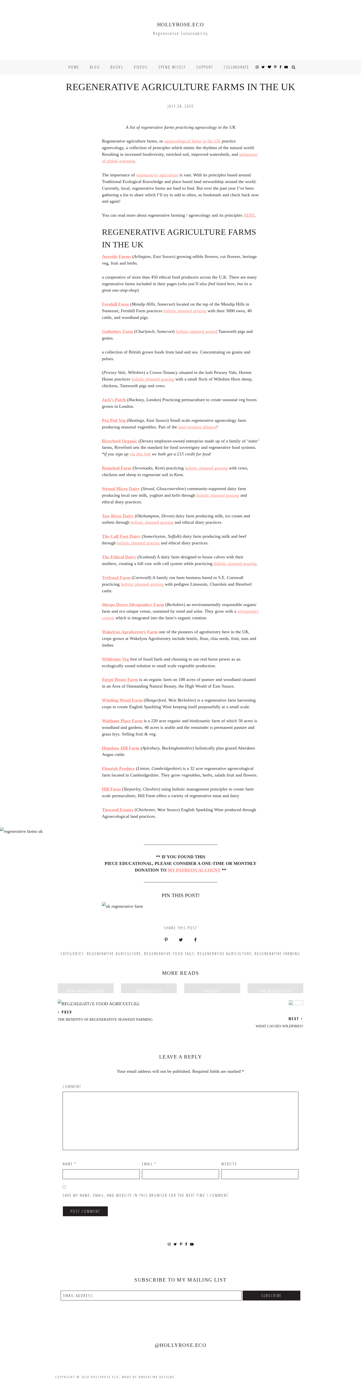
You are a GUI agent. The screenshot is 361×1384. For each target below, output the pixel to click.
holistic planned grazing (185, 310)
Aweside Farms (116, 256)
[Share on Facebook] (195, 940)
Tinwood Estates (117, 809)
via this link (140, 454)
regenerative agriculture (157, 174)
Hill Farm (111, 789)
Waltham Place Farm (122, 720)
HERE (249, 215)
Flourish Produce (118, 768)
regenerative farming (277, 953)
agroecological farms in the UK (192, 141)
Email (149, 1164)
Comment (72, 1086)
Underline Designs (156, 1377)
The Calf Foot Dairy (121, 536)
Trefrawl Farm (116, 577)
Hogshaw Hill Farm (120, 748)
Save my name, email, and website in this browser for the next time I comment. (146, 1195)
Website (229, 1164)
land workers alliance (197, 426)
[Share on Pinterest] (166, 940)
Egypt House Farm (120, 679)
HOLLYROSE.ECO (180, 25)
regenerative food (163, 953)
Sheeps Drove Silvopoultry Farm (133, 604)
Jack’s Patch (114, 399)
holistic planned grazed (197, 331)
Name (70, 1164)
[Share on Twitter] (181, 940)
